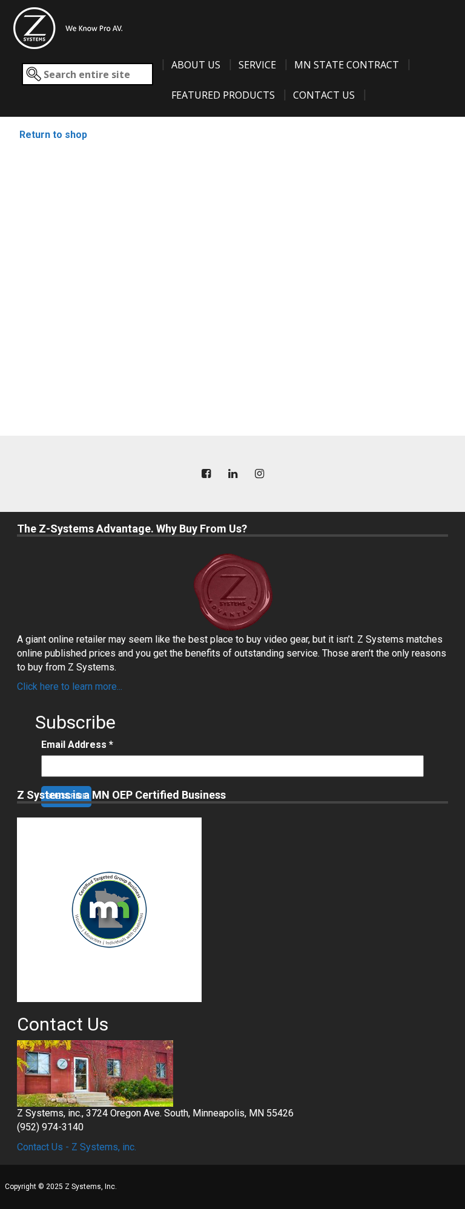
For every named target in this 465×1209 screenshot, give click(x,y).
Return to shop (53, 134)
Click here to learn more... (69, 686)
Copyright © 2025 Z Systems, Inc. (61, 1186)
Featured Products (223, 95)
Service (257, 64)
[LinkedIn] (232, 474)
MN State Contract (346, 64)
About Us (195, 64)
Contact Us (324, 95)
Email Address (77, 744)
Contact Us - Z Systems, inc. (76, 1147)
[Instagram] (259, 474)
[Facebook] (206, 474)
